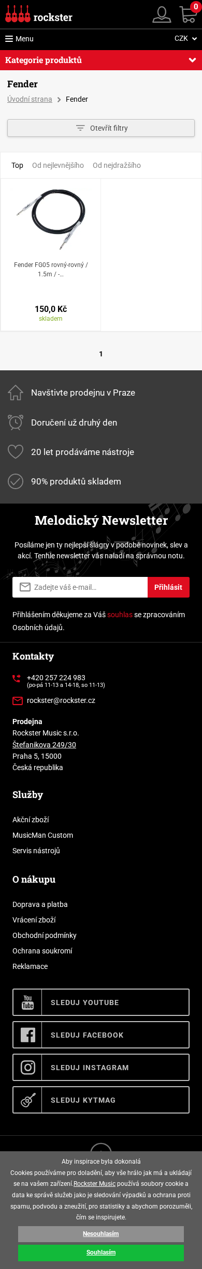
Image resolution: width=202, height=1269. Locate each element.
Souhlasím (101, 1252)
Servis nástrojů (36, 851)
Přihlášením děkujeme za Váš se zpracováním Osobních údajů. (98, 621)
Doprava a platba (40, 904)
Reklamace (30, 966)
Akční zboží (30, 820)
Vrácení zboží (33, 920)
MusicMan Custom (42, 835)
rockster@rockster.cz (61, 700)
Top (17, 165)
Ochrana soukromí (42, 951)
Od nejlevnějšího (58, 165)
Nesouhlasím (101, 1233)
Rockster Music (95, 1183)
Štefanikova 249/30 (44, 745)
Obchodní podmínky (44, 935)
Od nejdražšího (117, 165)
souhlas (120, 614)
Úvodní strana (29, 99)
